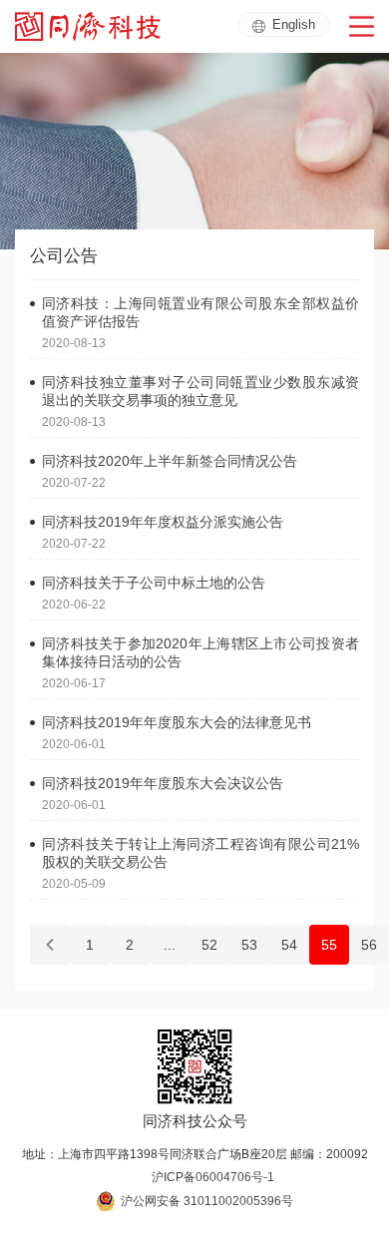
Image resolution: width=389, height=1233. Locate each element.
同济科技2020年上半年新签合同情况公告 (169, 461)
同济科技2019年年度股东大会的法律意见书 (176, 722)
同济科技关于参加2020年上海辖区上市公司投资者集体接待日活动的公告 (200, 652)
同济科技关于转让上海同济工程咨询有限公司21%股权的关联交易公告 (200, 853)
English (293, 24)
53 (249, 945)
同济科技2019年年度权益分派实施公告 (162, 522)
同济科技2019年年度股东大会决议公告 (162, 783)
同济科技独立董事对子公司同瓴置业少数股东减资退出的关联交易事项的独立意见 (200, 391)
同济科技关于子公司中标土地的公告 (153, 583)
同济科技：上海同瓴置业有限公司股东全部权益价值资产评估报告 (200, 312)
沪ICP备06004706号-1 (213, 1177)
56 (369, 945)
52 (209, 945)
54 (289, 945)
